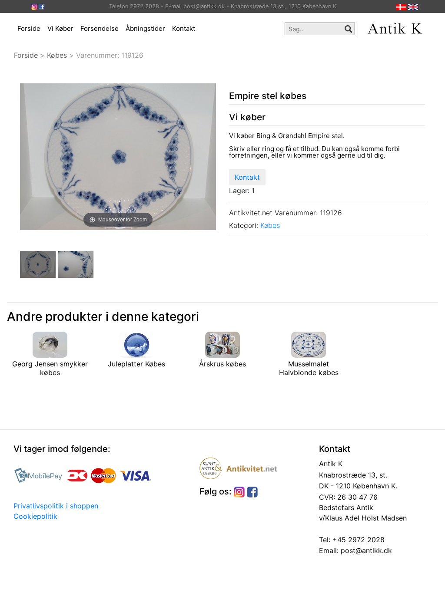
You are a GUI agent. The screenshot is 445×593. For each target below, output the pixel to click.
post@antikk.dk (365, 550)
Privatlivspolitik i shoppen (55, 505)
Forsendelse (99, 28)
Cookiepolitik (35, 516)
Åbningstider (145, 28)
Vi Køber (60, 28)
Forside (28, 28)
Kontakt (183, 28)
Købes (57, 55)
